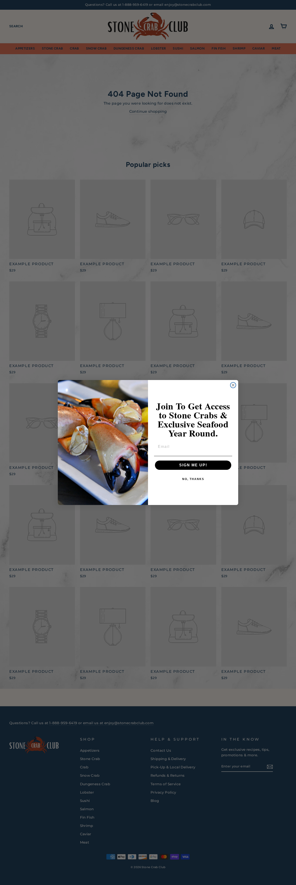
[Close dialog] (233, 385)
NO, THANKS (193, 479)
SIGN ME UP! (193, 465)
